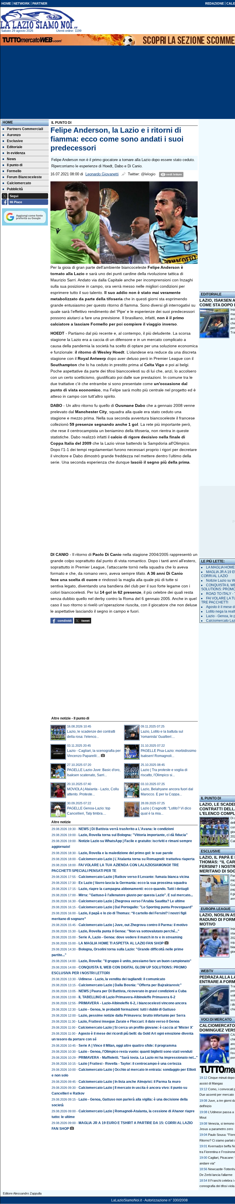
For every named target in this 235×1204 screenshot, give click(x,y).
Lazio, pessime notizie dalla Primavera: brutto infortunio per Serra (132, 1015)
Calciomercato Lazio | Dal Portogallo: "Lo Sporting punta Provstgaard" (136, 907)
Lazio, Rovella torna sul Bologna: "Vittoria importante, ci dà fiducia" (133, 835)
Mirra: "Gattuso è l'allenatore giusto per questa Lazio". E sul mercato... (136, 895)
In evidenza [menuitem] (16, 153)
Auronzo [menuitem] (14, 135)
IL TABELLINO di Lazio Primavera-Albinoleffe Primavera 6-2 (127, 997)
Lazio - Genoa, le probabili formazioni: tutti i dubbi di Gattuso (127, 1009)
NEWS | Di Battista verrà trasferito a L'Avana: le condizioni (126, 829)
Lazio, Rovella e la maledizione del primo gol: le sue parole (126, 853)
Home (8, 122)
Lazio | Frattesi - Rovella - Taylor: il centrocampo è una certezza (130, 1064)
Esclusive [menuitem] (15, 141)
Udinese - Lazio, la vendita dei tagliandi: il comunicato (122, 979)
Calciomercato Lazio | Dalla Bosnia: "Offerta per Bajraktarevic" (130, 985)
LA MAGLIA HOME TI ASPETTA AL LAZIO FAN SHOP (121, 943)
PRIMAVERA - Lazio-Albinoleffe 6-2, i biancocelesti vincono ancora (133, 1003)
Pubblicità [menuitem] (15, 189)
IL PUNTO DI (211, 798)
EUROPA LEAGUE (216, 909)
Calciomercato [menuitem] (19, 183)
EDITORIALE (211, 294)
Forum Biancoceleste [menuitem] (24, 177)
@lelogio (148, 174)
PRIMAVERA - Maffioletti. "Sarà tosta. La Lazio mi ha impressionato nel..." (138, 1058)
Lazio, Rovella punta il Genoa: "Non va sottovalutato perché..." (129, 931)
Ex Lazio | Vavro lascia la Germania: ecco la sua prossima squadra (133, 883)
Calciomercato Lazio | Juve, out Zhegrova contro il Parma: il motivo (133, 925)
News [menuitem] (11, 159)
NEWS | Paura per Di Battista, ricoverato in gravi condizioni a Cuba (133, 991)
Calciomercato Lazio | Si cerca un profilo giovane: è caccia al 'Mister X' (135, 1027)
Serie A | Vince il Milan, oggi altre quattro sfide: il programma (128, 1046)
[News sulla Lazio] (39, 18)
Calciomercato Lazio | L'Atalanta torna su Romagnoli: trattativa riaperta (137, 859)
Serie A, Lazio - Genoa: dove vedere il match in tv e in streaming (130, 937)
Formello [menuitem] (14, 171)
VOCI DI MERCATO (216, 1019)
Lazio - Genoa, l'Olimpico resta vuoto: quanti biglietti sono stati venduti (135, 1052)
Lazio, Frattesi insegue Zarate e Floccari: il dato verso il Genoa (128, 1021)
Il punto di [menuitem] (14, 165)
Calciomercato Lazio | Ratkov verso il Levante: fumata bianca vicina (134, 877)
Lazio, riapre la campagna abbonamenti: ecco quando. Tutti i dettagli (134, 889)
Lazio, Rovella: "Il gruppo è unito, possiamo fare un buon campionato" (135, 961)
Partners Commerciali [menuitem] (25, 129)
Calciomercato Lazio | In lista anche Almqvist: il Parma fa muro (130, 1082)
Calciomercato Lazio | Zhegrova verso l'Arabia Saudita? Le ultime (132, 901)
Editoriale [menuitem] (14, 147)
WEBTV (207, 971)
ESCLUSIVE (210, 851)
